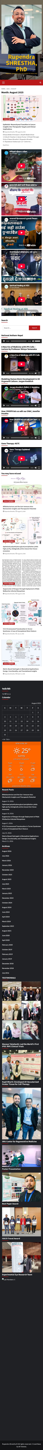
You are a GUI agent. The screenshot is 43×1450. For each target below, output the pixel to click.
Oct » (8, 739)
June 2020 (6, 935)
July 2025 (5, 884)
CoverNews (36, 1444)
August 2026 (6, 851)
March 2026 (6, 860)
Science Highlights (9, 119)
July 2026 (5, 856)
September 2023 (8, 926)
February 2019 (7, 954)
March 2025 (6, 889)
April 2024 (6, 917)
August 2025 (6, 879)
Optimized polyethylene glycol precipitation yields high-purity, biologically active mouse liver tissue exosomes (20, 549)
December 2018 (7, 963)
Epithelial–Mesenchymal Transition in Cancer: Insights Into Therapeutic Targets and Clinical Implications (19, 126)
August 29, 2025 (21, 132)
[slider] (38, 341)
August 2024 (6, 907)
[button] (3, 82)
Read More (6, 145)
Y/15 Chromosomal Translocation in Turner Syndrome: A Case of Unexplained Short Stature (19, 630)
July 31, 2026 (20, 634)
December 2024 (7, 898)
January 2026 (7, 865)
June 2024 (6, 912)
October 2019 (7, 949)
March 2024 (6, 921)
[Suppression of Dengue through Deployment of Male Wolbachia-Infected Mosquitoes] (21, 572)
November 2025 (8, 870)
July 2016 (5, 973)
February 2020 (7, 945)
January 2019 (7, 959)
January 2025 (7, 893)
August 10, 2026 (21, 554)
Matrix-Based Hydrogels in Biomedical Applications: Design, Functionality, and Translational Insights (21, 670)
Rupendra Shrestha (10, 132)
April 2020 (6, 940)
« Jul (3, 739)
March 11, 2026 (21, 674)
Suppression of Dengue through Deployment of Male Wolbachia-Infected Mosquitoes (21, 590)
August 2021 (6, 931)
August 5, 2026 (21, 594)
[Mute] (33, 341)
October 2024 (7, 903)
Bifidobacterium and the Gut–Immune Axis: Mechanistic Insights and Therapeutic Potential (19, 507)
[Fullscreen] (39, 373)
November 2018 (8, 968)
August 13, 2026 (21, 511)
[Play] (4, 341)
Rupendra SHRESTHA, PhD (21, 63)
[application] (21, 341)
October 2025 (7, 875)
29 (33, 730)
